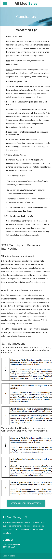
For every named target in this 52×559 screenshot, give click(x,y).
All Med (26, 3)
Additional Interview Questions (26, 503)
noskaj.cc (14, 556)
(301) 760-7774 (9, 547)
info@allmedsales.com (12, 544)
